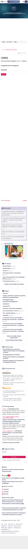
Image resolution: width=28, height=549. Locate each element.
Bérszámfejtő (9, 266)
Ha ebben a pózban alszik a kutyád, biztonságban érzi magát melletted (12, 399)
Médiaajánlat (17, 527)
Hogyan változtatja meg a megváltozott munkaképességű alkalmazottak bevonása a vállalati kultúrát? (13, 421)
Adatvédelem (17, 526)
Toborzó (8, 270)
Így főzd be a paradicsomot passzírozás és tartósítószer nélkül (14, 383)
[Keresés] (23, 2)
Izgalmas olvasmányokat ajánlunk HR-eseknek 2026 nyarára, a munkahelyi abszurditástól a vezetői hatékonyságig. (13, 501)
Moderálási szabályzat (7, 527)
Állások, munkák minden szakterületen (14, 336)
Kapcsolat (10, 526)
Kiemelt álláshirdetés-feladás (14, 340)
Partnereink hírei (10, 368)
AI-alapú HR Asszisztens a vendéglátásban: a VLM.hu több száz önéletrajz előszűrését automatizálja (13, 213)
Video (5, 467)
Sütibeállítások (5, 529)
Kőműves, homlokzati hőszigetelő (12, 308)
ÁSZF (5, 524)
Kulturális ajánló (8, 497)
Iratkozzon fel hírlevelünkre (8, 533)
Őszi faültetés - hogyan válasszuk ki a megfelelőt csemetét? (12, 379)
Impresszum (11, 524)
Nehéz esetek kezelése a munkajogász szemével (13, 357)
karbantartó (6, 306)
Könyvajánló (7, 475)
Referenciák (19, 524)
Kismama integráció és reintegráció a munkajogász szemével (13, 361)
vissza (25, 200)
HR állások (7, 264)
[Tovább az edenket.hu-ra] (14, 372)
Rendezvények (8, 347)
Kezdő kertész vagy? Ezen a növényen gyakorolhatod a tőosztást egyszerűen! (13, 375)
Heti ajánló (7, 208)
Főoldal (3, 42)
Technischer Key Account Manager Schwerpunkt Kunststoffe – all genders (13, 319)
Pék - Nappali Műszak (11, 313)
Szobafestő (6, 304)
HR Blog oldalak (9, 406)
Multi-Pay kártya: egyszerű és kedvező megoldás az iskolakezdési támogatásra (12, 226)
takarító (5, 293)
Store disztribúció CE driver (13, 310)
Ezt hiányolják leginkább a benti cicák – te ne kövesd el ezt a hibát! (13, 391)
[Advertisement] (14, 138)
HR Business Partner (11, 281)
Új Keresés (4, 70)
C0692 (15, 42)
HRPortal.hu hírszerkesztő (11, 49)
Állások (6, 291)
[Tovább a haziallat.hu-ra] (14, 388)
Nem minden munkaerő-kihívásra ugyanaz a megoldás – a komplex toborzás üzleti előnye (13, 219)
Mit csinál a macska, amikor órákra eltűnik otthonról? (14, 395)
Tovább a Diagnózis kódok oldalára (11, 460)
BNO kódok (9, 42)
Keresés (3, 74)
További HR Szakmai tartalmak (11, 442)
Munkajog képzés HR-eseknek (11, 354)
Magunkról (4, 526)
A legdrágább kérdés (13, 409)
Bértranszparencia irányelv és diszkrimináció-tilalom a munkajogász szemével (13, 350)
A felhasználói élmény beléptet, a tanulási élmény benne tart (12, 432)
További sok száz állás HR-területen (14, 284)
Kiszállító (8, 315)
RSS (2, 524)
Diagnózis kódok (9, 449)
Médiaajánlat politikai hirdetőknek (10, 531)
